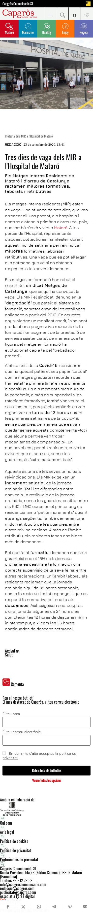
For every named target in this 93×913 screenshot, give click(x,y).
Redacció (13, 144)
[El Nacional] (88, 3)
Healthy (46, 32)
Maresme (28, 32)
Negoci (84, 32)
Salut (9, 655)
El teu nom (11, 714)
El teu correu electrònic (21, 732)
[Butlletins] (87, 13)
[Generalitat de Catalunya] (46, 809)
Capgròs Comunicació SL (17, 3)
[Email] (85, 906)
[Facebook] (7, 907)
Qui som (6, 823)
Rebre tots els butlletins (46, 770)
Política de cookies (14, 841)
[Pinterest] (69, 907)
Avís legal (7, 832)
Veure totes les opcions (46, 780)
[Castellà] (74, 13)
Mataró (9, 32)
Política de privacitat (15, 850)
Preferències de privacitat (19, 859)
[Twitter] (23, 906)
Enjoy (65, 32)
